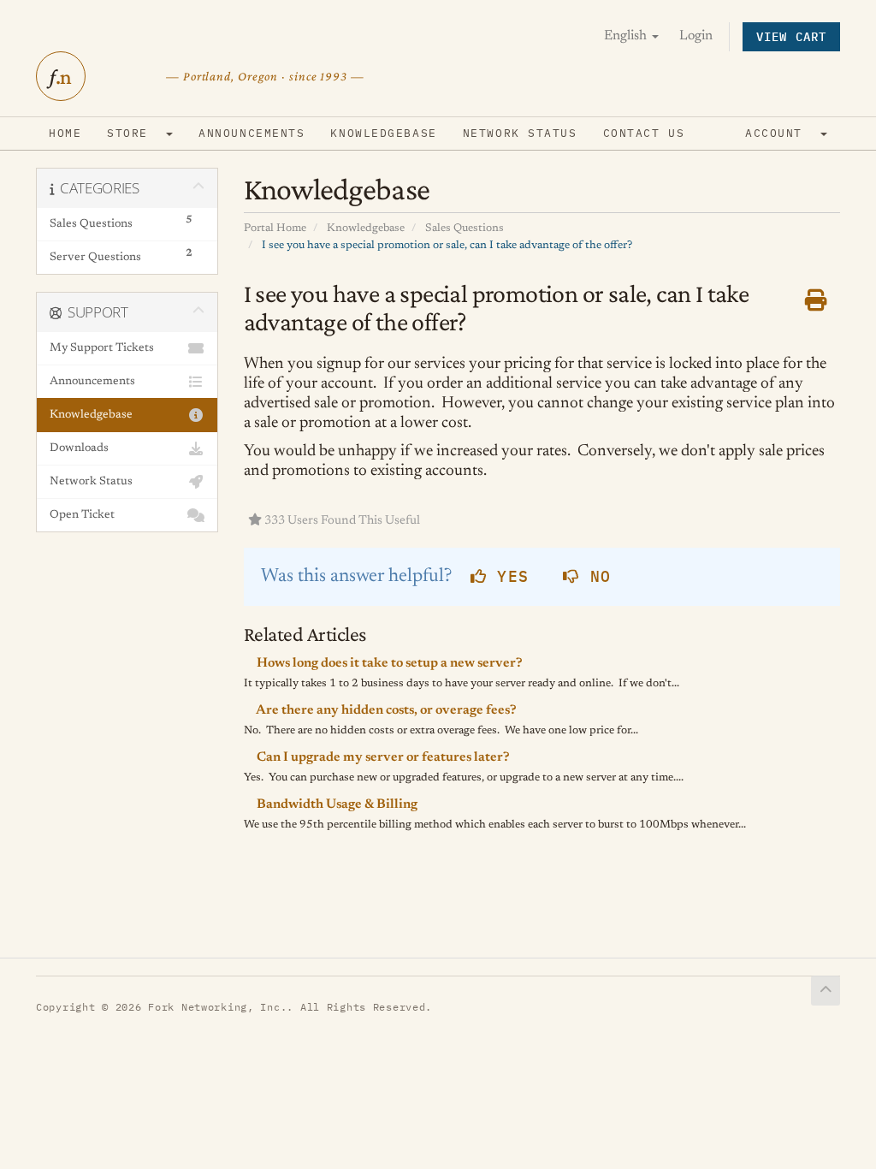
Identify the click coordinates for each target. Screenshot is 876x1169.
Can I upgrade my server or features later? (382, 757)
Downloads (79, 448)
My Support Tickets (102, 348)
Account (782, 133)
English (627, 36)
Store (135, 133)
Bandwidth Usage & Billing (335, 804)
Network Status (520, 133)
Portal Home (275, 228)
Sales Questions (464, 228)
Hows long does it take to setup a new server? (388, 663)
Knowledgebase (383, 133)
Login (696, 36)
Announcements (251, 133)
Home (65, 133)
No (595, 576)
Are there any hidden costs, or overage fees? (385, 710)
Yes (508, 576)
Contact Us (644, 133)
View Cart (791, 37)
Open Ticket (82, 515)
